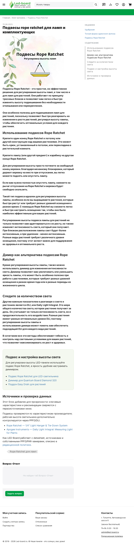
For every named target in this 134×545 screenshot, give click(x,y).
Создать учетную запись (14, 522)
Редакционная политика (112, 536)
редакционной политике (17, 444)
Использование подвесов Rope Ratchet (100, 49)
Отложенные (41, 522)
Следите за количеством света (100, 63)
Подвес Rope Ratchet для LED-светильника (33, 376)
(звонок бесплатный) (110, 524)
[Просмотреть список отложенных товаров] (117, 4)
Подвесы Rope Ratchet (95, 38)
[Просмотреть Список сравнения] (110, 4)
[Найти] (96, 4)
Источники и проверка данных (99, 77)
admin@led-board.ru (110, 532)
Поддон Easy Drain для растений (27, 384)
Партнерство (8, 525)
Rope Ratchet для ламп (23, 451)
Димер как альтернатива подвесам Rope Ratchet (100, 56)
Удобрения (90, 30)
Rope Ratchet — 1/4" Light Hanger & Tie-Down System (37, 425)
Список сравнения (43, 525)
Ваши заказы (41, 517)
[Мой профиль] (123, 4)
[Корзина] (130, 4)
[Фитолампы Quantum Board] (19, 4)
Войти (5, 517)
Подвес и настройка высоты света (102, 70)
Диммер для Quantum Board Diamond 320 (32, 380)
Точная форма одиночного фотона (100, 34)
